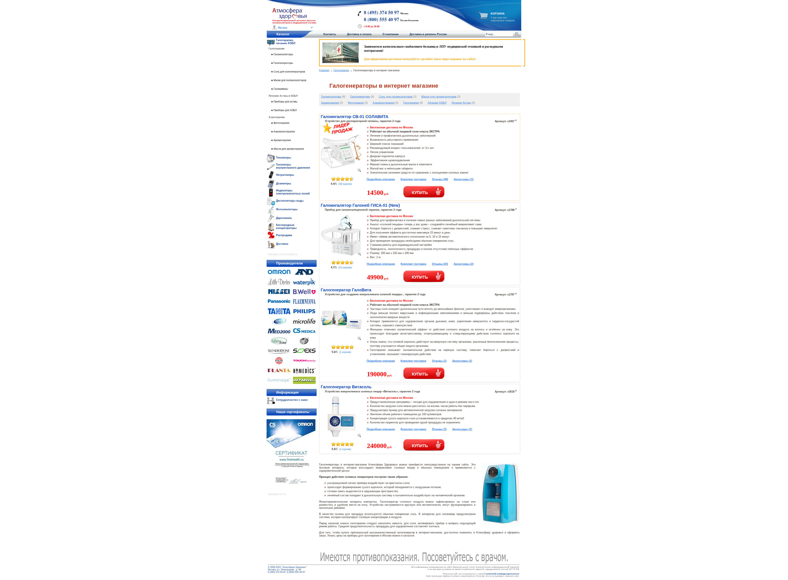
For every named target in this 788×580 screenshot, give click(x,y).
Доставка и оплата (359, 34)
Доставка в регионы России (428, 34)
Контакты (329, 34)
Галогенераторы (360, 96)
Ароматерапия (330, 102)
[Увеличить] (359, 171)
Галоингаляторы (331, 96)
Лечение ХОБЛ (437, 102)
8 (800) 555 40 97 (381, 19)
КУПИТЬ (420, 192)
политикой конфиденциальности (502, 574)
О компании (391, 34)
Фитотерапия (356, 102)
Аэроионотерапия (383, 102)
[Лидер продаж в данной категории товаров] (338, 133)
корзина (498, 13)
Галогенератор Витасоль (346, 387)
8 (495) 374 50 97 (381, 12)
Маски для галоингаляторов (438, 96)
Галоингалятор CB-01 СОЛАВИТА (354, 116)
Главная (324, 70)
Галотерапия (341, 70)
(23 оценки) (345, 267)
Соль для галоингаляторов (395, 96)
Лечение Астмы (461, 102)
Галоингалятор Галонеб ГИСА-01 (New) (360, 205)
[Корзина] (483, 18)
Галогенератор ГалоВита (346, 290)
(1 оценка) (345, 352)
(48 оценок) (345, 184)
